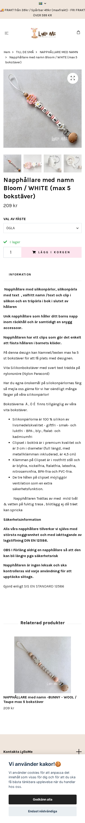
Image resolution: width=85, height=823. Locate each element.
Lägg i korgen (54, 252)
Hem (7, 52)
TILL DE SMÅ (25, 52)
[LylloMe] (43, 32)
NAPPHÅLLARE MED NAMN (59, 52)
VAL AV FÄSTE (14, 219)
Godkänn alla (42, 799)
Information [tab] (20, 274)
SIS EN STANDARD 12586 (44, 586)
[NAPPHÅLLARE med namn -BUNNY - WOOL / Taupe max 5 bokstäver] (42, 664)
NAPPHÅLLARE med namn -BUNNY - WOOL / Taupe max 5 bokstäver (40, 699)
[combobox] (42, 228)
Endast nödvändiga (42, 811)
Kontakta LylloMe (18, 751)
